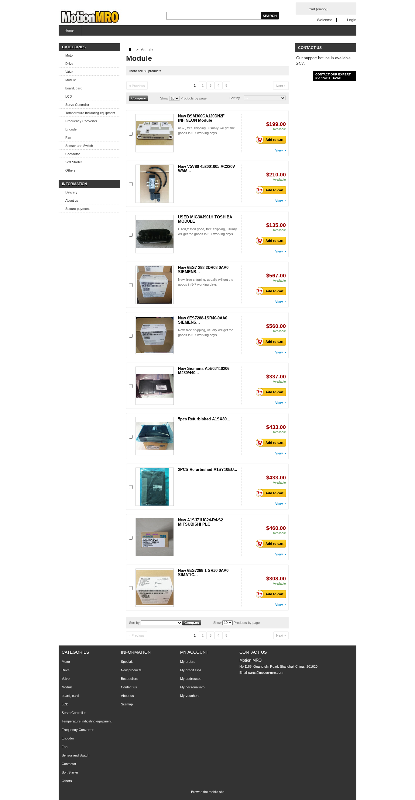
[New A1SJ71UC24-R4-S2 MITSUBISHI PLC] (154, 537)
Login (351, 20)
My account (194, 652)
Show (164, 98)
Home (66, 32)
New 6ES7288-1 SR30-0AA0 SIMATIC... (203, 572)
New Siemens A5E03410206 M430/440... (203, 370)
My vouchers (190, 695)
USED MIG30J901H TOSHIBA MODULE (205, 219)
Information (74, 184)
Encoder (71, 129)
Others (70, 170)
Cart (318, 9)
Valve (69, 72)
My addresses (190, 678)
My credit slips (190, 670)
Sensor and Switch (79, 146)
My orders (187, 661)
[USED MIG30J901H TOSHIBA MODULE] (154, 234)
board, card (73, 88)
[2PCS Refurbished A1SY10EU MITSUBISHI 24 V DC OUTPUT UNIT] (154, 487)
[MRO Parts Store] (90, 17)
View (279, 150)
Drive (69, 63)
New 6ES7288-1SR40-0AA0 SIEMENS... (202, 320)
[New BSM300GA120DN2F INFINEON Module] (154, 133)
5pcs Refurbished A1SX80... (204, 419)
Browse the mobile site (207, 792)
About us (71, 200)
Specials (127, 661)
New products (131, 670)
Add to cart (274, 139)
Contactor (72, 154)
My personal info (192, 687)
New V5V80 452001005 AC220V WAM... (206, 168)
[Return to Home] (130, 50)
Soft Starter (73, 162)
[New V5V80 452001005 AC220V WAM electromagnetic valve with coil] (154, 184)
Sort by (234, 98)
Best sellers (129, 678)
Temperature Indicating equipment (90, 113)
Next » (281, 86)
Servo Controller (77, 104)
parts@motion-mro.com (265, 672)
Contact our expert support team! (333, 76)
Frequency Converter (81, 121)
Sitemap (127, 704)
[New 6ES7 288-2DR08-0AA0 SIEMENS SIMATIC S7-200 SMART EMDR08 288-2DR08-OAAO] (154, 285)
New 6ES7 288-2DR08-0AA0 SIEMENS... (203, 269)
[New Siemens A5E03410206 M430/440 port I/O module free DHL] (154, 386)
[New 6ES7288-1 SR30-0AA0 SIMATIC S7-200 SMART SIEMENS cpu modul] (154, 588)
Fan (68, 137)
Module (70, 80)
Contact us (129, 687)
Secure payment (77, 208)
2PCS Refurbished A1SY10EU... (207, 469)
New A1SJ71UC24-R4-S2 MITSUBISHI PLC (200, 522)
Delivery (71, 192)
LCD (68, 96)
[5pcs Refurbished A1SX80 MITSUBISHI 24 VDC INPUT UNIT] (154, 436)
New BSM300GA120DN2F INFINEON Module (201, 118)
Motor (69, 55)
